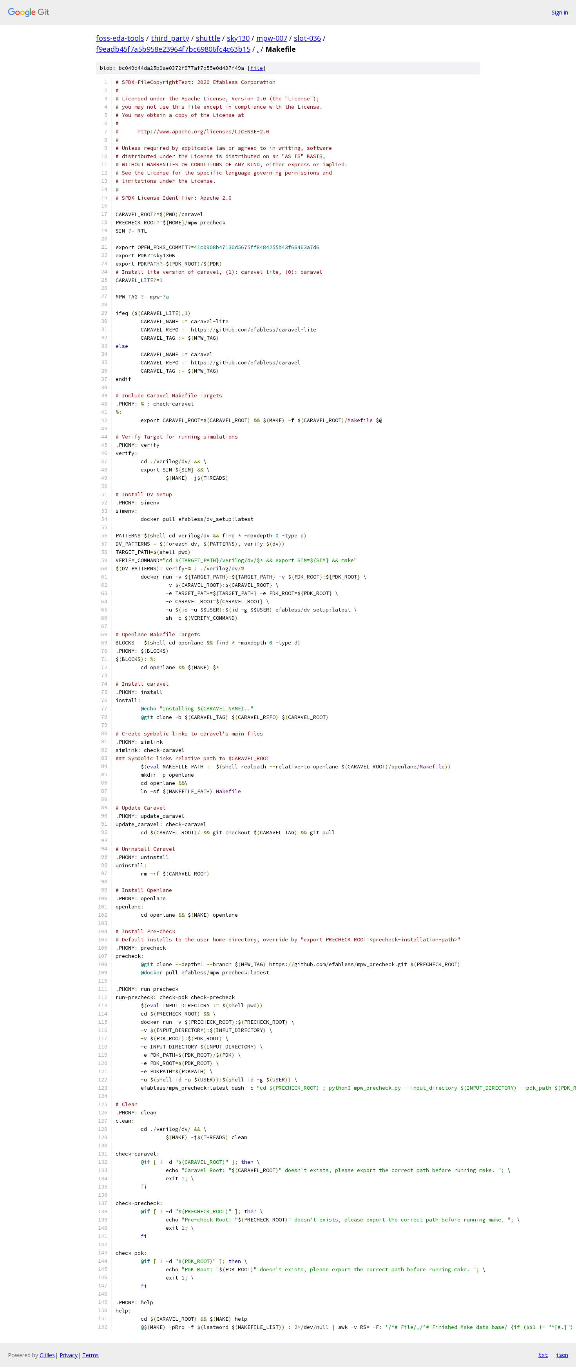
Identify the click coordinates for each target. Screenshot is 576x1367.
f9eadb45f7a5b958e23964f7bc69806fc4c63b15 (173, 49)
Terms (90, 1355)
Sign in (560, 12)
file (256, 68)
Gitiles (47, 1355)
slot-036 (307, 38)
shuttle (208, 38)
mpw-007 (271, 38)
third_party (170, 38)
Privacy (69, 1355)
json (562, 1354)
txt (543, 1354)
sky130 (238, 38)
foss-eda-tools (120, 38)
